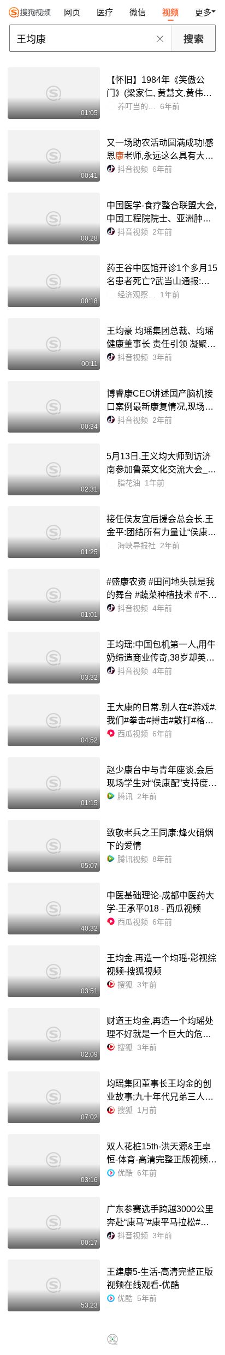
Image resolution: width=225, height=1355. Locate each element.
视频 (170, 12)
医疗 (105, 12)
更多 (203, 12)
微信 (137, 12)
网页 (72, 12)
